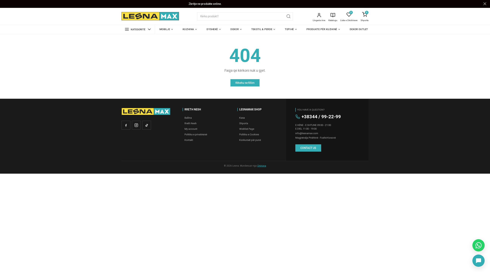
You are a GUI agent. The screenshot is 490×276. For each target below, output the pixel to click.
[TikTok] (146, 125)
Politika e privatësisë (196, 134)
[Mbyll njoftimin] (485, 4)
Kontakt (189, 140)
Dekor (234, 29)
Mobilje (164, 29)
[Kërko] (288, 16)
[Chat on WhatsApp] (478, 245)
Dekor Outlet (359, 29)
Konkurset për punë (250, 140)
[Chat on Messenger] (478, 261)
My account (191, 128)
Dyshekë (212, 29)
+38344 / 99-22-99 (321, 116)
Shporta (364, 20)
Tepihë (289, 29)
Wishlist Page (246, 128)
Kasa (242, 117)
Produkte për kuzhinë (321, 29)
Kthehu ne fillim (245, 82)
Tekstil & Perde (261, 29)
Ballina (188, 117)
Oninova (261, 165)
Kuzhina (188, 29)
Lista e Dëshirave (349, 20)
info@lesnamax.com (306, 133)
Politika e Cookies (249, 134)
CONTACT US (308, 148)
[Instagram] (136, 125)
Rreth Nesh (191, 123)
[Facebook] (126, 125)
